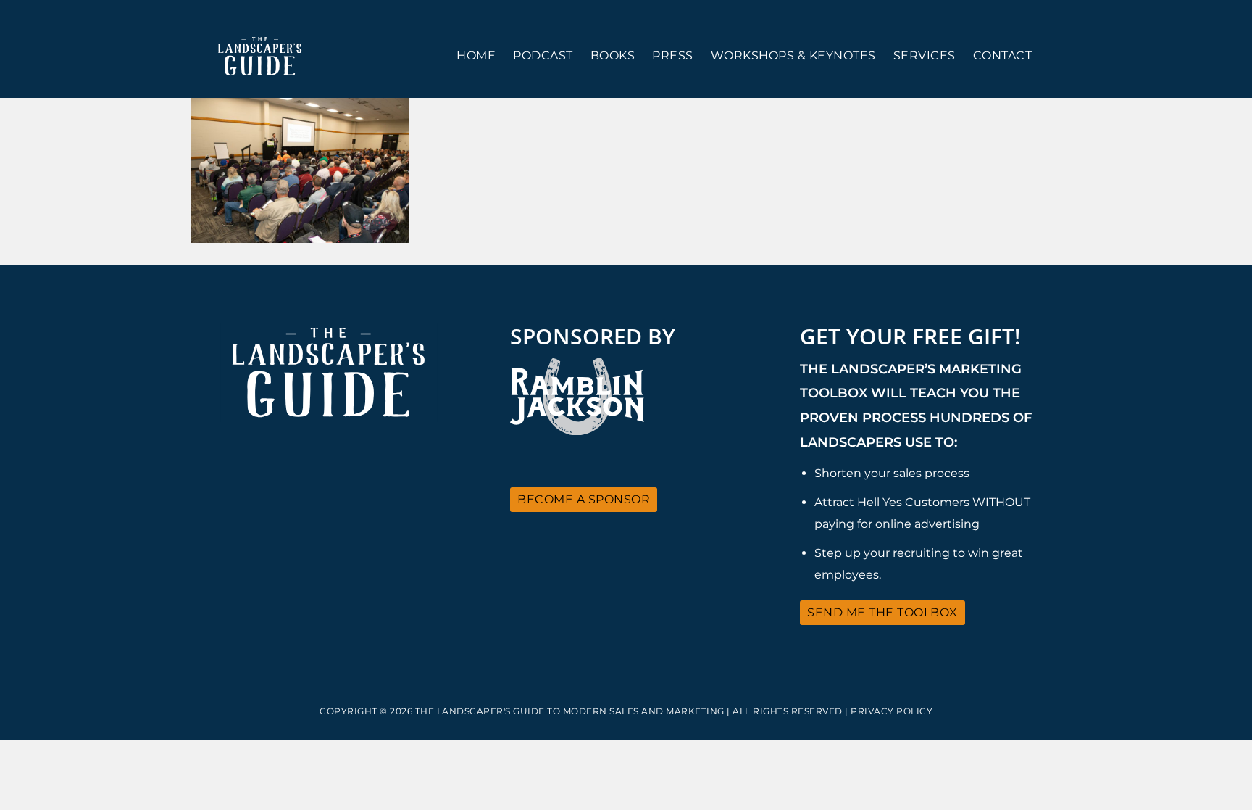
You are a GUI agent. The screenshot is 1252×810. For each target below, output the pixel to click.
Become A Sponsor (583, 499)
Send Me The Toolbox (882, 612)
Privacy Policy (891, 711)
